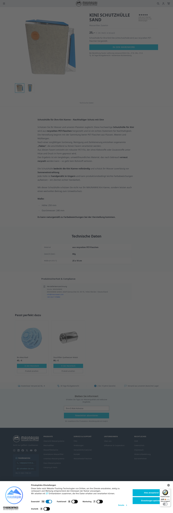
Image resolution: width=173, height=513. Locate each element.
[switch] (165, 504)
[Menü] (169, 489)
